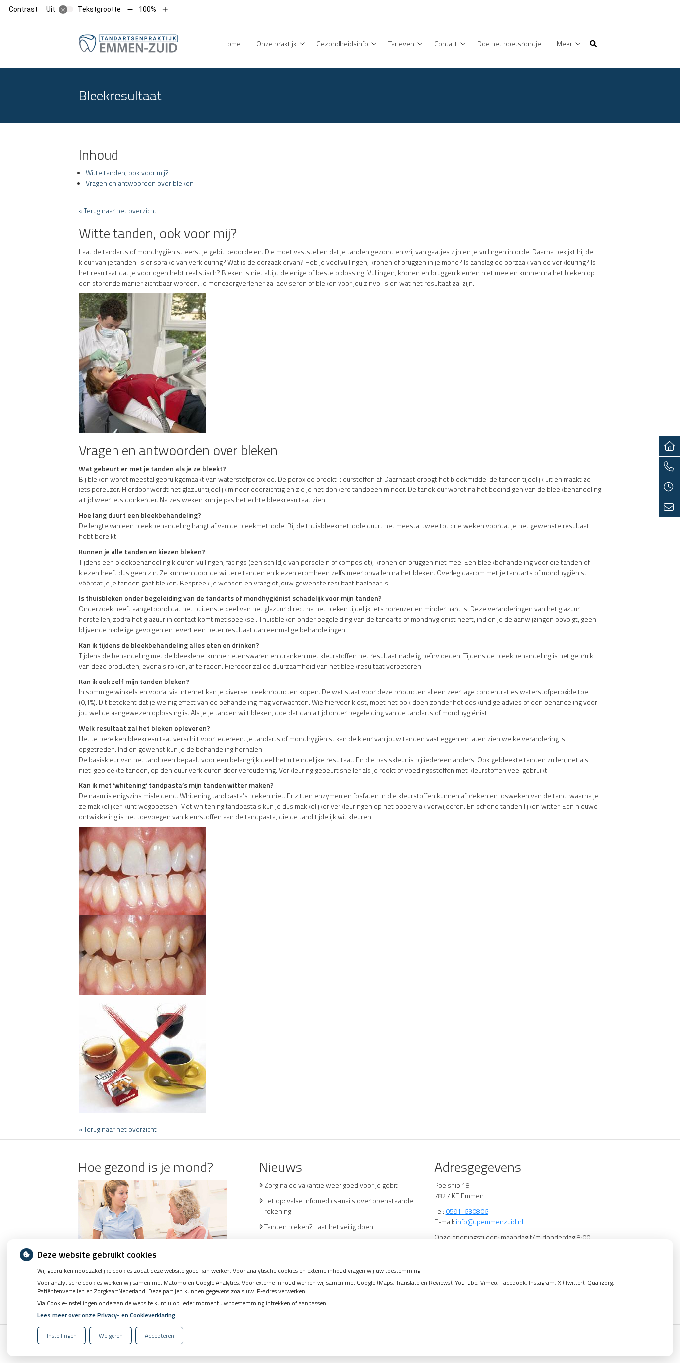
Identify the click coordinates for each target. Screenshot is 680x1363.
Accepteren (159, 1335)
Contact (445, 43)
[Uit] (66, 9)
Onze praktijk (276, 43)
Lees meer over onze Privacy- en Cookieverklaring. (107, 1315)
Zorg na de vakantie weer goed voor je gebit (331, 1185)
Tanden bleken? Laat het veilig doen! (319, 1226)
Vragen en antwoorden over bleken (140, 183)
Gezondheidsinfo (342, 43)
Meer (564, 43)
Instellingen (62, 1335)
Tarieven (401, 43)
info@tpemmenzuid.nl (489, 1221)
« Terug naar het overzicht (118, 210)
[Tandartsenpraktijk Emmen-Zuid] (128, 42)
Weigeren (111, 1335)
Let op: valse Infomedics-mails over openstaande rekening (338, 1205)
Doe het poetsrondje (509, 43)
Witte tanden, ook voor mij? (127, 172)
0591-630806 (467, 1211)
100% (147, 9)
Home (232, 43)
